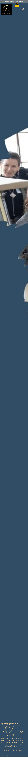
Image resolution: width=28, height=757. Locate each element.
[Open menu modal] (25, 9)
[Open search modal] (19, 9)
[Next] (25, 1)
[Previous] (2, 1)
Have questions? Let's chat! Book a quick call (14, 1)
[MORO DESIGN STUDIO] (6, 9)
